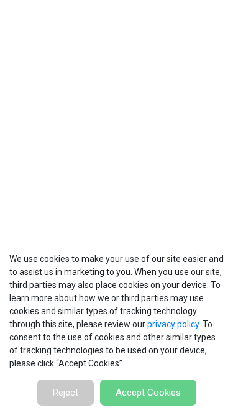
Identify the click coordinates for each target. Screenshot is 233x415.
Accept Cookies (148, 392)
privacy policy (173, 324)
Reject (65, 392)
